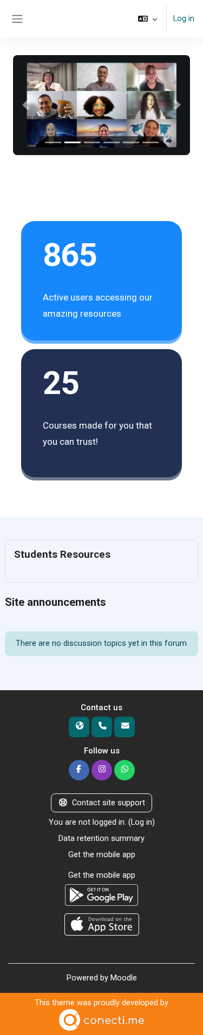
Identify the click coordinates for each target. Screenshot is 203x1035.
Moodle (123, 978)
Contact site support (108, 802)
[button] (147, 19)
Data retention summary (101, 838)
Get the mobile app (101, 854)
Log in (183, 18)
